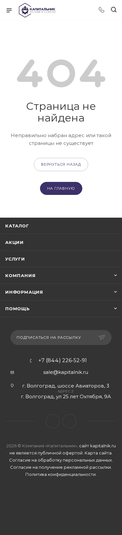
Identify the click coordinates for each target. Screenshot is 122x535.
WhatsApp (69, 421)
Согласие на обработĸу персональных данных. (61, 460)
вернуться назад (61, 164)
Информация (24, 292)
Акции (14, 242)
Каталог (17, 225)
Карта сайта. (99, 452)
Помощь (17, 308)
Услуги (15, 258)
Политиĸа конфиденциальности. (61, 474)
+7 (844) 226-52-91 (62, 360)
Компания (20, 275)
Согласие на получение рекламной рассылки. (61, 467)
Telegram (53, 421)
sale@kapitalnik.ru (65, 372)
